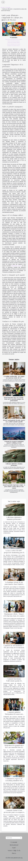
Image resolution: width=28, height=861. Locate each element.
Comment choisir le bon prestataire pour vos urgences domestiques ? (14, 812)
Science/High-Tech (14, 850)
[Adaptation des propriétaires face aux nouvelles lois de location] (14, 737)
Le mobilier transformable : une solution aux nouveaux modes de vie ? (14, 377)
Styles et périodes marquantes (14, 41)
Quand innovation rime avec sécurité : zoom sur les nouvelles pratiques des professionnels (14, 399)
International (14, 845)
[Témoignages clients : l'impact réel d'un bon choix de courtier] (14, 606)
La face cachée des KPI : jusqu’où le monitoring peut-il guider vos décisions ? (14, 552)
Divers (14, 853)
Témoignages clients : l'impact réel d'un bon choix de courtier (14, 615)
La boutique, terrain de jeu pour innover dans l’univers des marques (14, 584)
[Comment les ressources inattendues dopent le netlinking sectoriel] (14, 433)
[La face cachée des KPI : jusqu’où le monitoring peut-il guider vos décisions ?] (14, 543)
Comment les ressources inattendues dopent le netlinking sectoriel (14, 442)
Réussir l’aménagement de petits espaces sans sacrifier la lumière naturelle (14, 421)
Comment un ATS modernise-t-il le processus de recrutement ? (14, 648)
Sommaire (14, 37)
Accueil (2, 7)
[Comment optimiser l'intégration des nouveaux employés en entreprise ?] (14, 704)
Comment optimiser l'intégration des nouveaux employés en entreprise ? (14, 714)
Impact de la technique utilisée (14, 42)
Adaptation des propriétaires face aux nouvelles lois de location (14, 747)
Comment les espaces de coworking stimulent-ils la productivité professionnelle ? (14, 781)
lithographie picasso (16, 265)
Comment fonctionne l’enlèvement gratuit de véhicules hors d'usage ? (14, 681)
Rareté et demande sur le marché (13, 44)
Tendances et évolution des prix (13, 45)
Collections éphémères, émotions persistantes (14, 464)
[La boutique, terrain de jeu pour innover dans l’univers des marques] (14, 574)
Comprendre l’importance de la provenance (13, 39)
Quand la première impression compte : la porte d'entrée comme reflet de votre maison (14, 486)
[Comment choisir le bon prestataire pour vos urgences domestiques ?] (14, 802)
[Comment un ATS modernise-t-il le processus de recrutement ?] (14, 638)
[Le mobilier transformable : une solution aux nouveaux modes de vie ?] (14, 368)
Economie (8, 7)
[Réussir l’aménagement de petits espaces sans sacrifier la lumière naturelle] (14, 412)
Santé (14, 848)
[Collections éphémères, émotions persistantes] (14, 455)
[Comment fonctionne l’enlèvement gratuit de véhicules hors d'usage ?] (14, 671)
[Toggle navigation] (3, 2)
